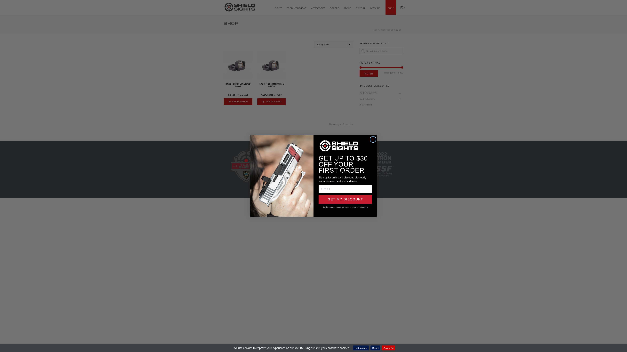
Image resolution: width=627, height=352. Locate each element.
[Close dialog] (373, 139)
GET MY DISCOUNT (345, 199)
